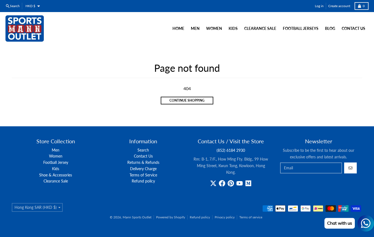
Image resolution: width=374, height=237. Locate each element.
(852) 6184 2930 (231, 150)
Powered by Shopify (170, 217)
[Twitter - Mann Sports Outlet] (213, 183)
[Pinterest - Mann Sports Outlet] (231, 183)
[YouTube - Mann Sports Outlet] (239, 183)
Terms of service (250, 217)
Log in (319, 6)
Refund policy (200, 217)
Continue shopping (187, 100)
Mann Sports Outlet (137, 217)
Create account (339, 6)
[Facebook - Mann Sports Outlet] (222, 183)
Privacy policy (225, 217)
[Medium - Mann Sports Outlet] (248, 183)
